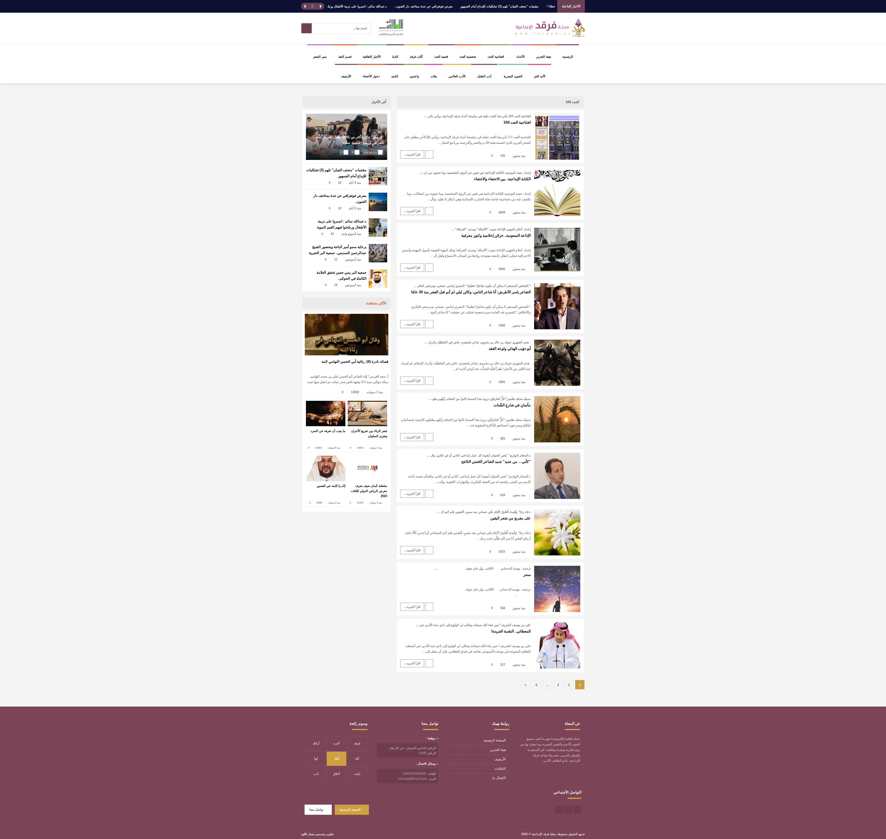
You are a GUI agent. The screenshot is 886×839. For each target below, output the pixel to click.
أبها (316, 758)
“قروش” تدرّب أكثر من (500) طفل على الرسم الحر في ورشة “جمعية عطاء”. (350, 140)
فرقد (357, 743)
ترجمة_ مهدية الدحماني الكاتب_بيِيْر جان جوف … (483, 568)
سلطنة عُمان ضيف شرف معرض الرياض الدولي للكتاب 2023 (369, 491)
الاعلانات (500, 768)
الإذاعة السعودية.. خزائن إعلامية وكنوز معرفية (496, 235)
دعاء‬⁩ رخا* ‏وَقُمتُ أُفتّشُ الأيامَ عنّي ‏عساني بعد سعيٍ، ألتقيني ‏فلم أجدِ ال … (484, 512)
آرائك (316, 743)
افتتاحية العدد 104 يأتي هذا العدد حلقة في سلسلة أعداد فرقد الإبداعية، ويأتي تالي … (477, 116)
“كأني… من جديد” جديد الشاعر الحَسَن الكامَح (496, 462)
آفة (357, 758)
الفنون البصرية (513, 76)
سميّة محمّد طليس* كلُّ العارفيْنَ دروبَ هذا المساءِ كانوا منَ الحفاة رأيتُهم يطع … (480, 399)
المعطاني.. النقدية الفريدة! (511, 631)
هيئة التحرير (543, 56)
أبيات (357, 774)
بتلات (434, 76)
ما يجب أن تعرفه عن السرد (328, 431)
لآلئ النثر (539, 76)
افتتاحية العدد (496, 56)
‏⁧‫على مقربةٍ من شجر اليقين (510, 518)
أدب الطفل (484, 76)
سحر (527, 575)
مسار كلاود (308, 834)
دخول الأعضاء (371, 76)
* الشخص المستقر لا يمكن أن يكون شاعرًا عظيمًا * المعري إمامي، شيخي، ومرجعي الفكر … (472, 286)
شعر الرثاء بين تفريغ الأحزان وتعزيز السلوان (369, 433)
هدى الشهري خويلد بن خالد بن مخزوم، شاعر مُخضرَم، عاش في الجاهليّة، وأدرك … (478, 342)
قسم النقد (344, 56)
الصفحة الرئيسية (495, 740)
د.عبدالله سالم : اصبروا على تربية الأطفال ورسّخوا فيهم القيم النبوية (380, 6)
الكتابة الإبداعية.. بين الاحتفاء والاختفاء (502, 179)
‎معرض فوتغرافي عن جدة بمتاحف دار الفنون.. (460, 6)
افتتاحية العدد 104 (517, 122)
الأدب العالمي (457, 76)
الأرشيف (346, 76)
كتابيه (394, 76)
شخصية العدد (467, 56)
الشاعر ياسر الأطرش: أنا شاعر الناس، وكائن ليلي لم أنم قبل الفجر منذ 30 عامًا (471, 292)
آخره (337, 743)
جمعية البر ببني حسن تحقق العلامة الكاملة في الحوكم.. (341, 275)
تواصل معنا (316, 809)
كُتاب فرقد (416, 56)
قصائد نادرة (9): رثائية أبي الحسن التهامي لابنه (355, 361)
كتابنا (395, 56)
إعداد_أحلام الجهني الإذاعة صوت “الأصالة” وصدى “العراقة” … (491, 229)
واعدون (414, 76)
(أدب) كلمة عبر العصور (331, 486)
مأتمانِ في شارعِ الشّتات (512, 405)
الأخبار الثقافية (372, 56)
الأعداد (520, 56)
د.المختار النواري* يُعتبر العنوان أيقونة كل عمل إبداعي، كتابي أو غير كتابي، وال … (479, 455)
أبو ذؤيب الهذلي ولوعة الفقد (510, 349)
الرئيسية (568, 56)
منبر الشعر (320, 56)
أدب (316, 774)
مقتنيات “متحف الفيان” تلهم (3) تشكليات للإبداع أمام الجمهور (536, 6)
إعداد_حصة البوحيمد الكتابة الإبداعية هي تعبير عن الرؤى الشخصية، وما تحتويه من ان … (475, 172)
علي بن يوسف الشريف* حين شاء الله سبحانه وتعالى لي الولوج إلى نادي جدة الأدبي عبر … (473, 625)
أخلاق (336, 774)
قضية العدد (441, 56)
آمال (336, 758)
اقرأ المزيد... (412, 154)
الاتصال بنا (499, 778)
